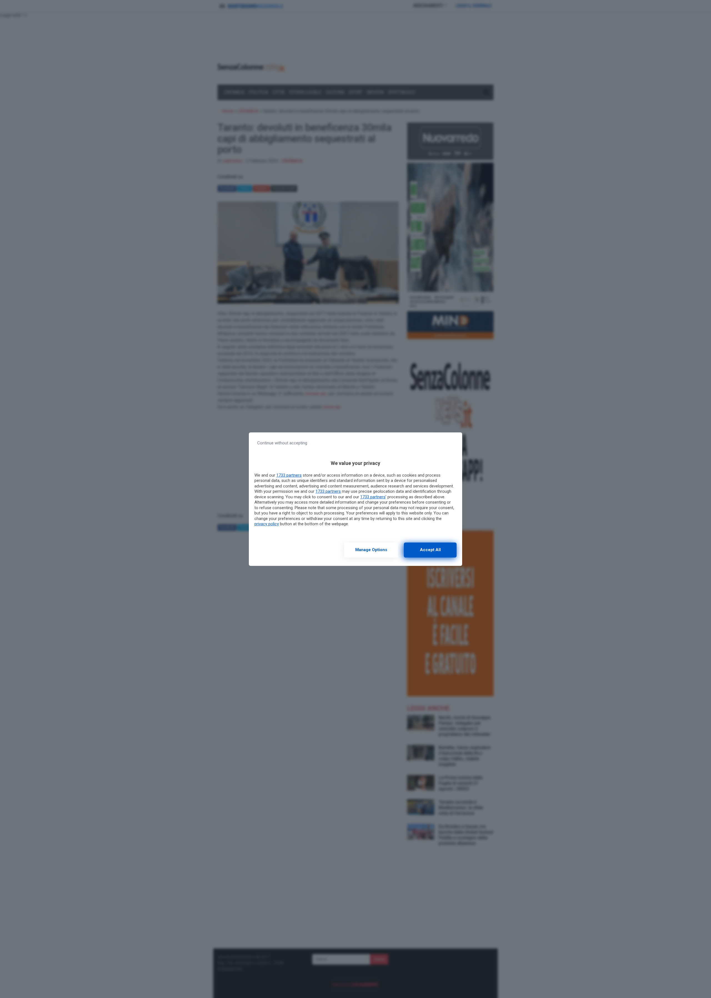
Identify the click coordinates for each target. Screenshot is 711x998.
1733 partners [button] (289, 475)
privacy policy (266, 523)
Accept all (430, 549)
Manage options (371, 549)
